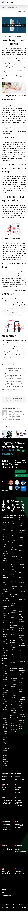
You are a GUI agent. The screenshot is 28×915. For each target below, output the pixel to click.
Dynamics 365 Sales (4, 693)
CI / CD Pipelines (21, 658)
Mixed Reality (5, 745)
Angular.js (13, 652)
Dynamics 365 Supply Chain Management (5, 682)
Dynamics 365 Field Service (4, 716)
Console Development (14, 728)
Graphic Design (21, 690)
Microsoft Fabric (21, 702)
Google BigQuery (21, 725)
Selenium (21, 650)
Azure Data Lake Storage (22, 715)
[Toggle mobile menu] (25, 2)
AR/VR (20, 676)
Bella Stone (5, 389)
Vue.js (12, 656)
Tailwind (13, 665)
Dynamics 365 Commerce (5, 688)
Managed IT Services (13, 675)
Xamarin (4, 589)
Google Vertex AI (4, 764)
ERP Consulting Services (13, 706)
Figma (12, 645)
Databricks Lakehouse (21, 721)
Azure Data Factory (21, 711)
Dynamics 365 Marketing (4, 697)
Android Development (5, 521)
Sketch (12, 649)
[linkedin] (25, 907)
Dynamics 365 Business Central (5, 711)
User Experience (21, 687)
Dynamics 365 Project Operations (5, 722)
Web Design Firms (22, 683)
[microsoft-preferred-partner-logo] (23, 486)
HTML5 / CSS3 (13, 659)
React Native (5, 584)
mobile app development (12, 48)
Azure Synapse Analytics (21, 707)
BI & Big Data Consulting (14, 679)
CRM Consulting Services (13, 701)
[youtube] (22, 907)
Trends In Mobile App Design (12, 370)
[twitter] (16, 907)
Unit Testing (22, 661)
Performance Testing (22, 664)
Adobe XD (13, 647)
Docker (20, 580)
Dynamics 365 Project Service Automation (5, 728)
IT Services (13, 673)
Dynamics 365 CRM (4, 670)
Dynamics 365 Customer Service (4, 704)
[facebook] (13, 907)
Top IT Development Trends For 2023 (14, 368)
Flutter (4, 582)
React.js (12, 654)
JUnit (20, 652)
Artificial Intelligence (5, 742)
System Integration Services (13, 689)
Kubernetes (21, 582)
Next (23, 11)
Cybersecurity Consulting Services (14, 684)
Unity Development (14, 720)
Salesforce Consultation (14, 711)
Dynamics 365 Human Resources (5, 675)
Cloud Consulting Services (13, 695)
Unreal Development (14, 724)
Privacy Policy (5, 907)
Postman (21, 655)
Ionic (3, 587)
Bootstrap (13, 662)
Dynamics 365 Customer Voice (4, 736)
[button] (3, 434)
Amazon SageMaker (5, 760)
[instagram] (19, 907)
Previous (19, 11)
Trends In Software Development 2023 (14, 381)
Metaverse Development (14, 732)
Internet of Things (21, 673)
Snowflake (21, 718)
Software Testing (21, 679)
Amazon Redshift (21, 729)
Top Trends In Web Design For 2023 (14, 386)
